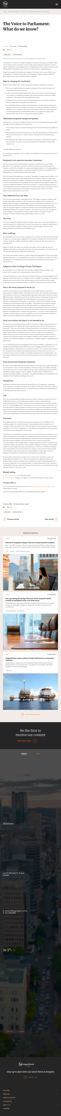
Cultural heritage (17, 54)
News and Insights (14, 11)
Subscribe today (24, 740)
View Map (22, 1031)
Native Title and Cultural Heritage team (42, 486)
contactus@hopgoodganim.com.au (16, 911)
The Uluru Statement (10, 475)
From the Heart (9, 478)
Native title (7, 54)
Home (5, 11)
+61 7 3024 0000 (10, 913)
